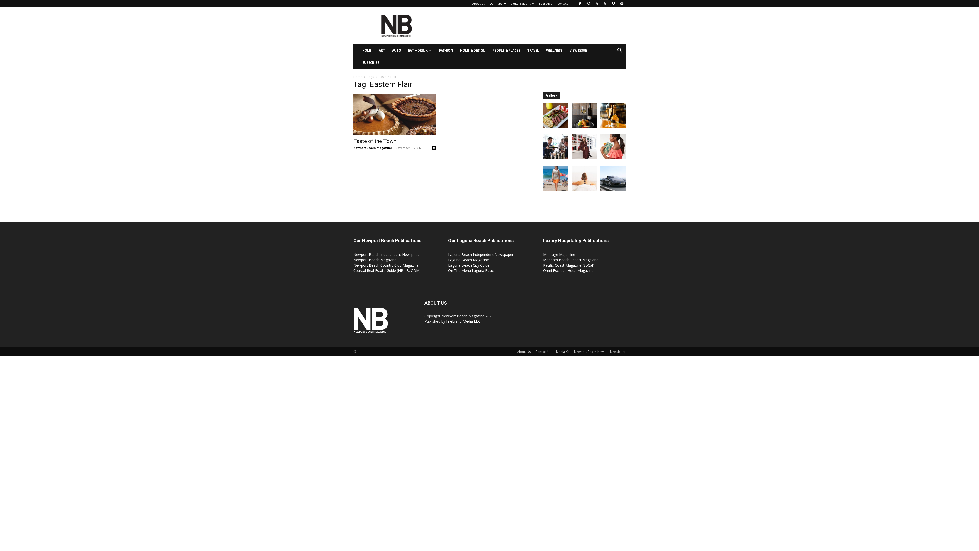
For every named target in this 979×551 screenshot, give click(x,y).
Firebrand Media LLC (463, 321)
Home (367, 50)
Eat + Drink (418, 50)
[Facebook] (580, 3)
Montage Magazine (559, 254)
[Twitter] (605, 3)
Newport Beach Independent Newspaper (387, 254)
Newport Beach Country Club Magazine (386, 265)
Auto (396, 50)
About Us (478, 3)
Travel (533, 50)
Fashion (446, 50)
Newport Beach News (589, 351)
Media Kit (562, 351)
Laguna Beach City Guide (469, 265)
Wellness (554, 50)
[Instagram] (588, 3)
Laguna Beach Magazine (468, 259)
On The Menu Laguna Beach (472, 270)
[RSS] (596, 3)
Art (382, 50)
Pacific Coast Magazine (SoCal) (568, 265)
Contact (562, 3)
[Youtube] (622, 3)
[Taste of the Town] (394, 114)
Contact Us (543, 351)
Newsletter (618, 351)
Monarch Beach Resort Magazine (570, 259)
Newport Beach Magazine (372, 148)
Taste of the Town (374, 141)
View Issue (578, 50)
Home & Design (472, 50)
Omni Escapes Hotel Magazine (568, 270)
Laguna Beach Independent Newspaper (480, 254)
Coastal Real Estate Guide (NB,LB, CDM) (387, 270)
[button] (619, 50)
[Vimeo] (613, 3)
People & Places (506, 50)
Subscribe (545, 3)
